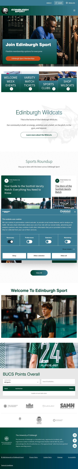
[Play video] (39, 316)
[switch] (29, 241)
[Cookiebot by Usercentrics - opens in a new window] (61, 211)
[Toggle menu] (74, 10)
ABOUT (49, 3)
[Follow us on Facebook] (75, 441)
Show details (67, 249)
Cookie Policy (47, 457)
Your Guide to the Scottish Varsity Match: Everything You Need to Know (24, 189)
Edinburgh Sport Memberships (23, 58)
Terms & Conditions (7, 465)
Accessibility (72, 457)
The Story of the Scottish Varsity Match (63, 188)
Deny (14, 256)
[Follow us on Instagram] (75, 435)
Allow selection (39, 256)
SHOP (60, 3)
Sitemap (59, 457)
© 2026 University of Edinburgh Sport (12, 457)
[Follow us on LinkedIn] (75, 446)
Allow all (64, 256)
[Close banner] (75, 211)
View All (39, 273)
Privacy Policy (33, 457)
